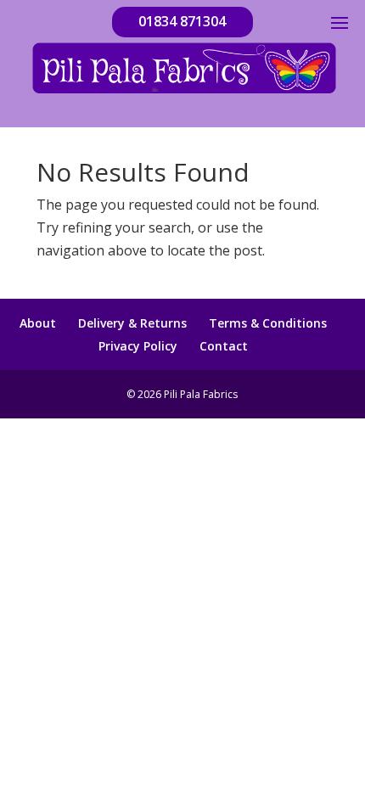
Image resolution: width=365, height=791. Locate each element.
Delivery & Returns (132, 323)
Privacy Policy (137, 346)
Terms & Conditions (268, 323)
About (38, 323)
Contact (223, 346)
